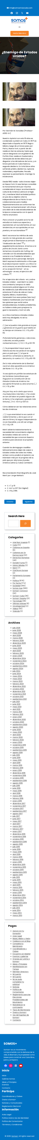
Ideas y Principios (20, 964)
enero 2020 (17, 742)
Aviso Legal (17, 936)
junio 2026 (17, 630)
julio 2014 (16, 908)
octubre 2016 (18, 839)
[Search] (25, 523)
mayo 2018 (17, 791)
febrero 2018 (18, 798)
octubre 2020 (18, 722)
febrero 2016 (18, 859)
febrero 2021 (18, 714)
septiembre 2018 (20, 780)
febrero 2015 (18, 890)
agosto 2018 (18, 783)
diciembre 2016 (19, 834)
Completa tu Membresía (18, 944)
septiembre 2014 (20, 903)
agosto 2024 (18, 668)
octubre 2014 (18, 900)
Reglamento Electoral (11, 1106)
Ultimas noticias (19, 603)
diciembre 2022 (19, 686)
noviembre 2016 (19, 836)
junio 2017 (16, 819)
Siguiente (28, 501)
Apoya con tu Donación (18, 932)
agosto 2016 (18, 844)
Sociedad (16, 585)
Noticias (16, 987)
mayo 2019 (17, 760)
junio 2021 (16, 704)
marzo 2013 (17, 915)
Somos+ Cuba (18, 596)
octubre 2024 (18, 663)
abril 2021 (16, 709)
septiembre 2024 (20, 666)
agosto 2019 (18, 752)
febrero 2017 (18, 829)
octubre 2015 (18, 869)
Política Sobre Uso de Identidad (15, 1118)
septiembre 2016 (20, 841)
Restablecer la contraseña (19, 1006)
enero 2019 (17, 770)
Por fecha (17, 583)
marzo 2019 (17, 765)
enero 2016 (17, 862)
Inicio (4, 1075)
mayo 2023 (17, 679)
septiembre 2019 (20, 750)
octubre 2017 (18, 808)
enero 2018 (17, 801)
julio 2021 (16, 701)
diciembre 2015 (19, 864)
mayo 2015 (17, 882)
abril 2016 (16, 854)
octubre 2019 (18, 747)
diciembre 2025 (19, 643)
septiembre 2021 (20, 699)
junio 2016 (16, 849)
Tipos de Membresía (21, 1010)
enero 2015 (17, 892)
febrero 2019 (18, 768)
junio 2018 (16, 788)
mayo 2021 (17, 707)
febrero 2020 (18, 740)
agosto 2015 (18, 875)
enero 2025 (17, 656)
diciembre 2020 (19, 719)
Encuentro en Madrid (21, 954)
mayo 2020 (17, 732)
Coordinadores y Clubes (12, 1096)
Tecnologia (17, 601)
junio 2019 (16, 757)
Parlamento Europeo (21, 575)
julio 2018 (16, 785)
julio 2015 (16, 877)
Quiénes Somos (8, 1079)
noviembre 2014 (19, 897)
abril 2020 (17, 735)
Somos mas (17, 588)
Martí (15, 568)
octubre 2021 (18, 696)
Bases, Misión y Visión (21, 938)
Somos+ (10, 1044)
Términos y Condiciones (12, 1124)
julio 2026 (16, 628)
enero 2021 (17, 717)
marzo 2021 (17, 712)
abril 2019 (16, 763)
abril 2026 (17, 635)
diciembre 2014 (19, 895)
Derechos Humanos (21, 557)
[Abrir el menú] (19, 27)
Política (16, 580)
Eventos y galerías (20, 956)
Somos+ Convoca (20, 591)
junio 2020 (17, 729)
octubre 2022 (18, 689)
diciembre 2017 (19, 803)
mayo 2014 (17, 913)
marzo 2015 (17, 887)
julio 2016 (16, 847)
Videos (15, 608)
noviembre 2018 (19, 775)
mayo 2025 (17, 648)
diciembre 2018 (19, 773)
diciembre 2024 (19, 658)
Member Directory (20, 971)
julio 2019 (16, 755)
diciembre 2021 (19, 691)
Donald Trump (19, 563)
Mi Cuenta (17, 977)
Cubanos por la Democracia (19, 553)
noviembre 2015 (19, 867)
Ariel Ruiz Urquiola (20, 542)
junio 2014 (17, 910)
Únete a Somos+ (20, 1012)
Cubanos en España (21, 547)
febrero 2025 (18, 653)
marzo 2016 (17, 857)
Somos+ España (19, 598)
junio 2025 (17, 645)
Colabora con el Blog (21, 941)
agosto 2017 (18, 813)
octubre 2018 (18, 778)
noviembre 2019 (19, 745)
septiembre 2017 (20, 811)
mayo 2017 (17, 821)
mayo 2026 (17, 633)
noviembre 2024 (20, 661)
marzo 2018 (17, 796)
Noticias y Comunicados (12, 1103)
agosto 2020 (18, 727)
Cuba (15, 545)
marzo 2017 (17, 826)
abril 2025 (17, 651)
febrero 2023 (18, 684)
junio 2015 (16, 880)
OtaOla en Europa (20, 570)
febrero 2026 (18, 640)
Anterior (10, 501)
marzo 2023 (18, 681)
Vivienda (16, 611)
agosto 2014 (18, 905)
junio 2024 (17, 673)
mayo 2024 (17, 676)
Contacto (17, 1020)
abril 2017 (16, 824)
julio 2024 (16, 671)
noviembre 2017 (19, 806)
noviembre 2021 (19, 694)
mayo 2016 (17, 852)
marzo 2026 (18, 638)
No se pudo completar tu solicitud (18, 982)
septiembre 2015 (20, 872)
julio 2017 (16, 816)
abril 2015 (16, 885)
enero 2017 (17, 831)
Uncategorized (19, 606)
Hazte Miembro (19, 33)
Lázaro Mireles (19, 565)
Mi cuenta (17, 974)
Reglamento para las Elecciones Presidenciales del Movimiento (21, 998)
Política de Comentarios (18, 990)
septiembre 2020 (20, 724)
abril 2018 (16, 793)
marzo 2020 (18, 737)
